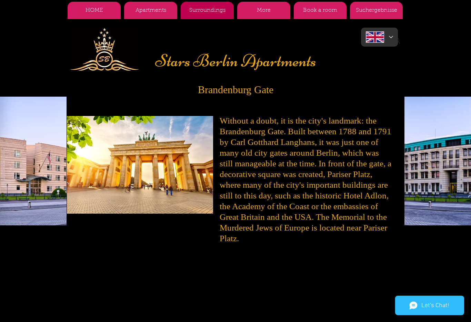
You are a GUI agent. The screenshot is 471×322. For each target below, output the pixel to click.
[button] (263, 10)
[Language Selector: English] (379, 37)
